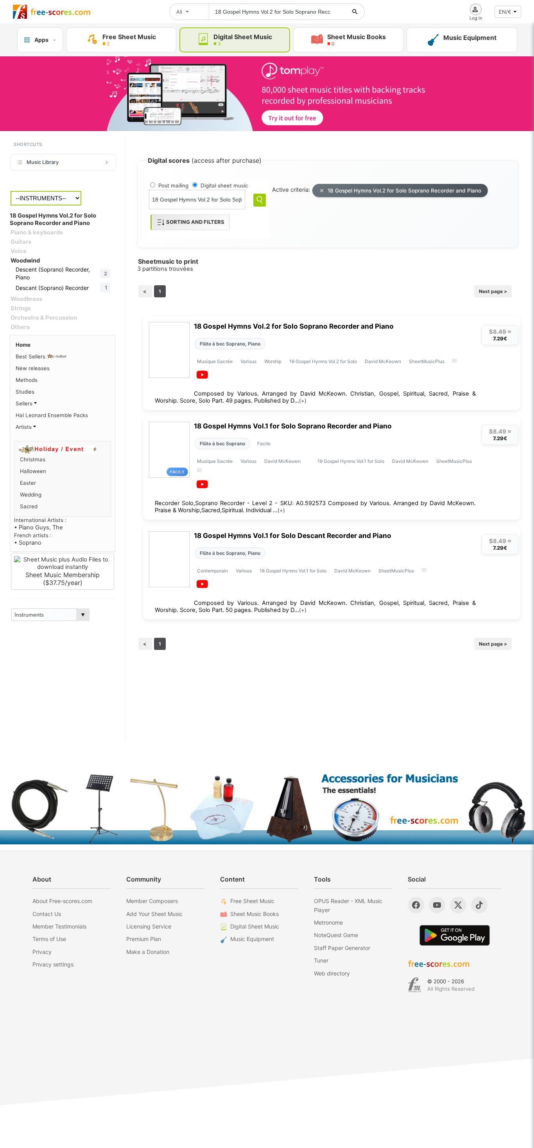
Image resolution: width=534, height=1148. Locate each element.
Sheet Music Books (254, 913)
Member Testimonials (59, 926)
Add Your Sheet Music (154, 913)
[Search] (259, 200)
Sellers (25, 403)
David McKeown (383, 361)
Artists (24, 427)
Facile (264, 443)
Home (23, 345)
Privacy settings (52, 964)
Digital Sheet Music (254, 926)
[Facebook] (416, 905)
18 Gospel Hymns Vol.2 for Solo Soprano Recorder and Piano (404, 190)
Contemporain (212, 571)
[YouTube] (437, 905)
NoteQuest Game (336, 935)
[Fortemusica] (414, 984)
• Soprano (27, 542)
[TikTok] (479, 905)
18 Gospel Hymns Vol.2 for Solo (323, 361)
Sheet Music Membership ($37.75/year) (62, 579)
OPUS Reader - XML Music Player (348, 905)
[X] (458, 905)
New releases (33, 368)
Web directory (332, 973)
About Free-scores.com (62, 901)
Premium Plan (143, 939)
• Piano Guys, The (38, 527)
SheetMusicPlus (426, 361)
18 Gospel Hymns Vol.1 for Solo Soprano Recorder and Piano (293, 426)
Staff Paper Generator (342, 948)
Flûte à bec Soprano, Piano (230, 344)
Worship (272, 361)
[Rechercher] (355, 12)
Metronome (328, 922)
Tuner (321, 960)
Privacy (42, 951)
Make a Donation (147, 951)
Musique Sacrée (215, 361)
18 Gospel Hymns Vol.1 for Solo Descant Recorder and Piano (292, 535)
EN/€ (505, 12)
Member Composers (152, 901)
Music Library (43, 162)
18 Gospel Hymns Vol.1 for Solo (350, 461)
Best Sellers (31, 356)
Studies (25, 392)
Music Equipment (252, 939)
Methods (27, 380)
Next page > (493, 291)
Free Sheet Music (252, 901)
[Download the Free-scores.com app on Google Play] (454, 935)
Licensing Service (148, 926)
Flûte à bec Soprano (222, 443)
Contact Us (46, 913)
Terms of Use (49, 939)
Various (248, 361)
